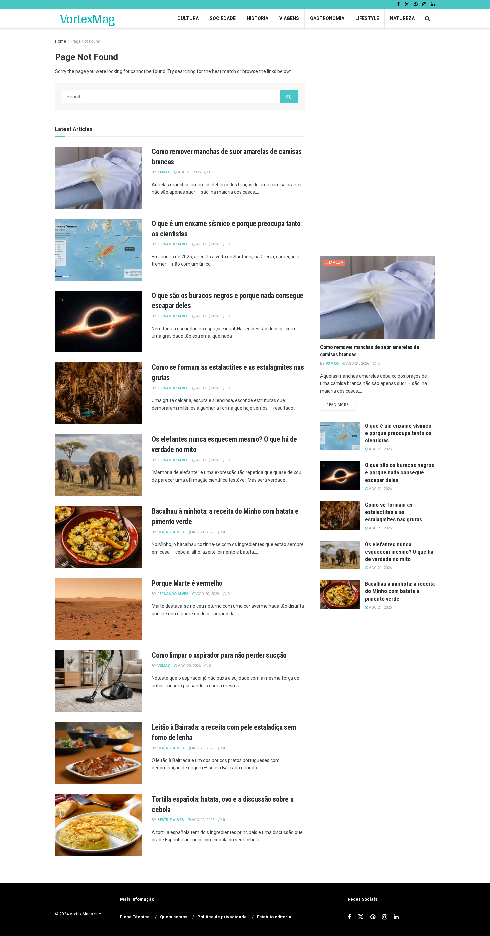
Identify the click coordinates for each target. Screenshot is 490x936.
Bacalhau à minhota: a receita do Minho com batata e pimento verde (400, 591)
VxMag (163, 172)
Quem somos (173, 916)
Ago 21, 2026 (189, 172)
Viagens (289, 18)
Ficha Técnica (135, 916)
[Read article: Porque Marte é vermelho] (98, 609)
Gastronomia (327, 18)
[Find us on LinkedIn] (433, 4)
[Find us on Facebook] (398, 4)
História (257, 18)
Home (60, 41)
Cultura (188, 18)
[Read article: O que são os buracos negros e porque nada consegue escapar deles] (98, 322)
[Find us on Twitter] (406, 4)
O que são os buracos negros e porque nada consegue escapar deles (399, 472)
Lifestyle (367, 18)
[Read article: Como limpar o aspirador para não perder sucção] (98, 681)
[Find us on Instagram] (424, 4)
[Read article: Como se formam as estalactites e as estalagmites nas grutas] (98, 393)
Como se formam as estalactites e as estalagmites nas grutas (393, 512)
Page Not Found (85, 41)
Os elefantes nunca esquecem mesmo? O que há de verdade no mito (399, 551)
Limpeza (334, 262)
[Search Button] (427, 18)
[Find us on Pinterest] (416, 4)
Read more (340, 404)
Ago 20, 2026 (207, 594)
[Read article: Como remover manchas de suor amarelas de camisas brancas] (98, 178)
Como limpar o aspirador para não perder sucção (219, 655)
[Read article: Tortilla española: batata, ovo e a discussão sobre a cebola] (98, 825)
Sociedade (223, 18)
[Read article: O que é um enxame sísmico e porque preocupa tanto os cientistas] (98, 250)
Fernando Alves (173, 244)
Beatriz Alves (170, 532)
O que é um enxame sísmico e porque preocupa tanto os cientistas (398, 433)
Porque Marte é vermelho (187, 583)
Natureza (402, 18)
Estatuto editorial (275, 916)
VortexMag (87, 18)
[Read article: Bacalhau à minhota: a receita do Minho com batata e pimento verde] (98, 537)
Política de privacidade (222, 916)
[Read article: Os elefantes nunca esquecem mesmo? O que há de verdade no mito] (98, 465)
